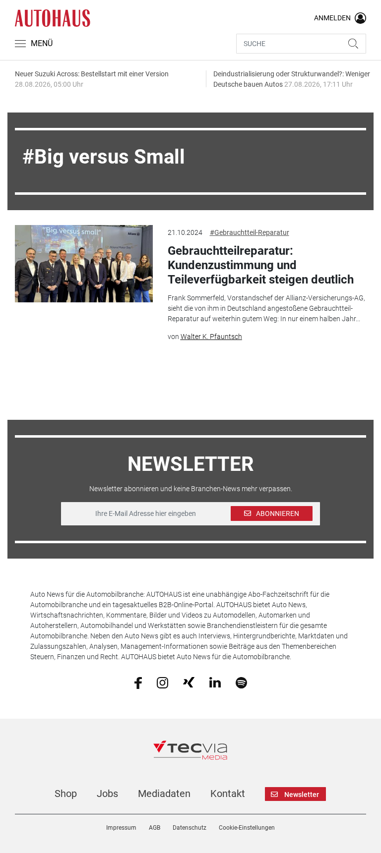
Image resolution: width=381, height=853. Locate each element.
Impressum (121, 827)
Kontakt (227, 793)
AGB (154, 827)
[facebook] (138, 682)
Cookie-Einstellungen (247, 827)
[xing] (188, 682)
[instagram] (162, 682)
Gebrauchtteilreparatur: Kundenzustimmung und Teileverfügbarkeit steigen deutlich (261, 265)
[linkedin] (215, 682)
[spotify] (241, 682)
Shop (66, 793)
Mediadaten (164, 793)
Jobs (107, 793)
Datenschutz (189, 827)
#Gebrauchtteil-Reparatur (249, 232)
